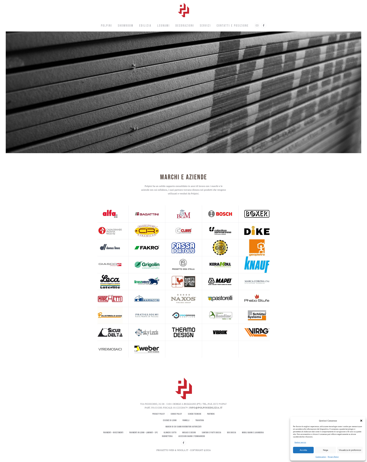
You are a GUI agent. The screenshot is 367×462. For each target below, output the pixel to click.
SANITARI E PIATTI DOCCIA (211, 433)
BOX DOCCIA (231, 433)
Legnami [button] (163, 26)
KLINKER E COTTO (170, 433)
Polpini (106, 26)
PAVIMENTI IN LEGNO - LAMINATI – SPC (143, 433)
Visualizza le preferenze (350, 450)
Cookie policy (321, 457)
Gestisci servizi (300, 442)
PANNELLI (186, 420)
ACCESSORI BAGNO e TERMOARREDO (191, 436)
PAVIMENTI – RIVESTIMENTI (113, 433)
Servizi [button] (205, 26)
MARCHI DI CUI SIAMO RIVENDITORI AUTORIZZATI (184, 426)
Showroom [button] (125, 26)
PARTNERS (211, 414)
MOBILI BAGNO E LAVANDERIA (253, 433)
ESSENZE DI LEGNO (170, 420)
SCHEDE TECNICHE (194, 414)
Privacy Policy (333, 457)
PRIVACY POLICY (158, 414)
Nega (325, 450)
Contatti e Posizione (233, 26)
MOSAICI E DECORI (189, 433)
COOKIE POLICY (176, 414)
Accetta (303, 450)
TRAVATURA (199, 420)
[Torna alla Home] (183, 10)
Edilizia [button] (145, 26)
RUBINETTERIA (167, 436)
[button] (361, 420)
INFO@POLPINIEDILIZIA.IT (205, 407)
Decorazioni (184, 26)
